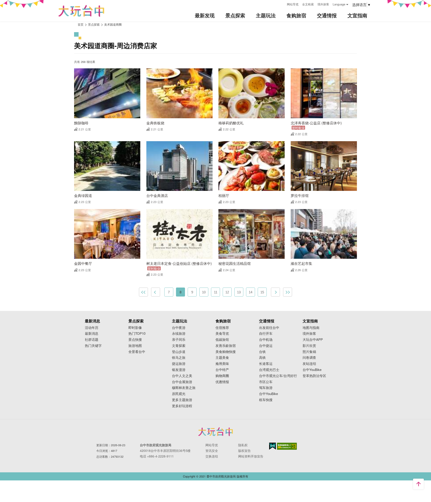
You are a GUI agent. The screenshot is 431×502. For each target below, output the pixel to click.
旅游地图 (135, 346)
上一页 (155, 292)
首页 (81, 24)
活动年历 (91, 328)
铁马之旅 (178, 357)
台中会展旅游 (182, 382)
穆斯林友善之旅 (184, 388)
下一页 (275, 292)
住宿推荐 (222, 328)
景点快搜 (135, 339)
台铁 (262, 352)
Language (339, 4)
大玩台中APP (313, 339)
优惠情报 (222, 382)
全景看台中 (136, 352)
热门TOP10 (136, 333)
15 (262, 292)
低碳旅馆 (222, 339)
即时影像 (135, 328)
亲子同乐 (178, 339)
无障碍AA (287, 446)
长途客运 (266, 364)
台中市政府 (215, 431)
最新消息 (91, 333)
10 (204, 292)
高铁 (262, 357)
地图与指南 (311, 328)
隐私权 (243, 445)
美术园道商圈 (113, 24)
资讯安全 (211, 450)
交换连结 (211, 456)
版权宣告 (244, 450)
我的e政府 (272, 446)
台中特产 (222, 370)
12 (227, 292)
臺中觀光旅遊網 (81, 11)
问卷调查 (309, 357)
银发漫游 (178, 370)
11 (215, 292)
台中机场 (266, 339)
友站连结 (309, 364)
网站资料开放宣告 (250, 456)
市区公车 (266, 382)
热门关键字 (93, 346)
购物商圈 (222, 376)
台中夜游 (178, 328)
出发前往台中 (269, 328)
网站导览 (293, 4)
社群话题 (91, 339)
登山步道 (178, 352)
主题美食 (222, 357)
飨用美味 (222, 364)
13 (239, 292)
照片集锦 (309, 352)
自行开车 (266, 333)
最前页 (143, 292)
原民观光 (178, 394)
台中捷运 (266, 346)
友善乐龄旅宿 (226, 346)
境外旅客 (323, 4)
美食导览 (222, 333)
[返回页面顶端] (418, 484)
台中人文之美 (182, 376)
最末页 (287, 292)
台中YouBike (268, 394)
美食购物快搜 (226, 352)
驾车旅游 (266, 388)
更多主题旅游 (182, 400)
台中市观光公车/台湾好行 (278, 376)
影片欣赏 (309, 346)
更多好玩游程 (182, 406)
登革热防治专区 (314, 376)
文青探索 (178, 346)
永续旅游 (178, 333)
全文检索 (308, 4)
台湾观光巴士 (269, 370)
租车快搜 (266, 400)
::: (282, 4)
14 (250, 292)
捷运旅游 (178, 364)
